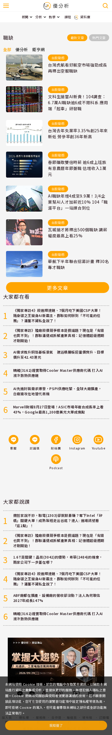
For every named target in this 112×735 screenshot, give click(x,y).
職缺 (8, 37)
